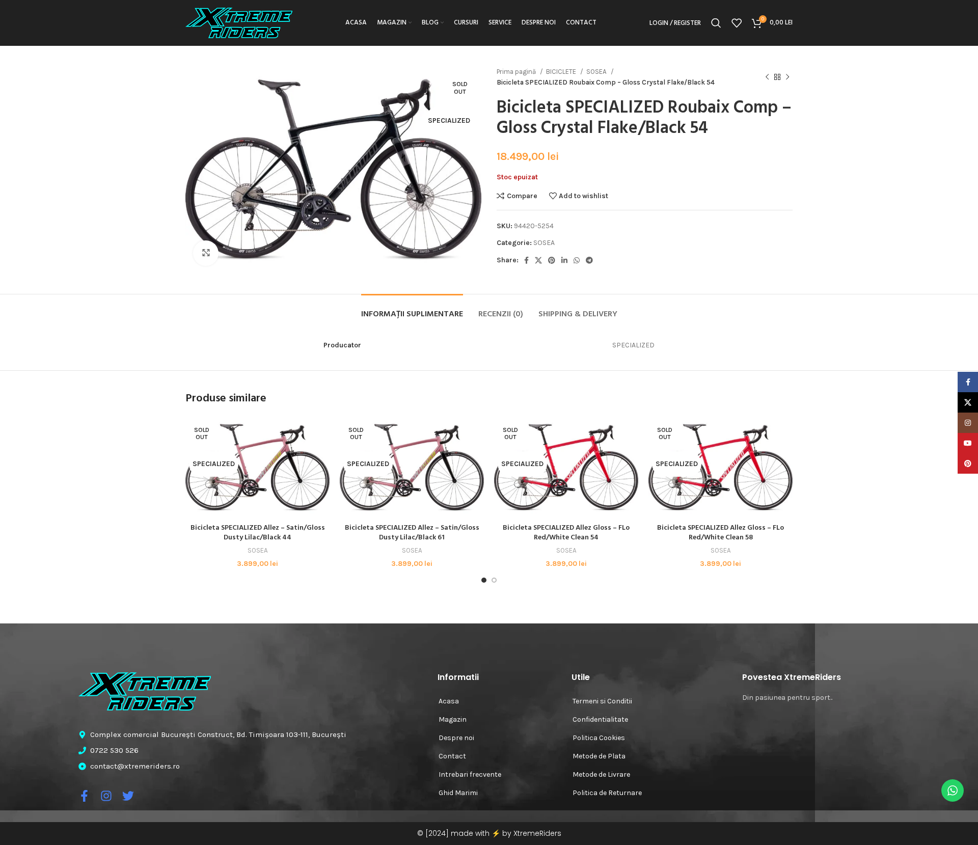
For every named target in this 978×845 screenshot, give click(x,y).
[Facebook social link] (526, 260)
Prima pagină (517, 71)
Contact (452, 756)
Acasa (449, 701)
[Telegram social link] (589, 260)
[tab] (412, 309)
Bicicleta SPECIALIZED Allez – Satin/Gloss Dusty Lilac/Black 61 (412, 533)
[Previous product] (767, 77)
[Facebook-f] (84, 796)
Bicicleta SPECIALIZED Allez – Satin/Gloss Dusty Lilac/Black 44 (258, 533)
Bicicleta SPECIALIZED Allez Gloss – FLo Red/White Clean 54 (566, 533)
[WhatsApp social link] (576, 260)
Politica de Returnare (607, 792)
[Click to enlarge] (206, 253)
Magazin (453, 719)
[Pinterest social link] (551, 260)
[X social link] (538, 260)
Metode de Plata (599, 756)
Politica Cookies (599, 737)
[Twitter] (128, 796)
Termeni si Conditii (602, 701)
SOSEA (597, 71)
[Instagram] (106, 796)
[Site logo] (238, 22)
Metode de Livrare (601, 774)
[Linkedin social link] (564, 260)
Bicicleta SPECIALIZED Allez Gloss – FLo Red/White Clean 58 (720, 533)
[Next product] (787, 77)
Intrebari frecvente (470, 774)
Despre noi (456, 737)
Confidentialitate (600, 719)
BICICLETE (562, 71)
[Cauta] (716, 23)
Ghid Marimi (458, 792)
